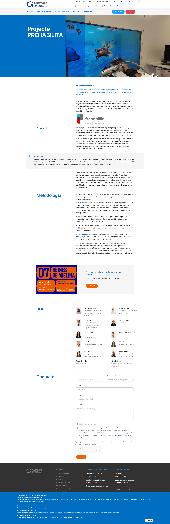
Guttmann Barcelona (43, 12)
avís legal (94, 424)
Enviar (81, 457)
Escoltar (92, 286)
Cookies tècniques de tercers (28, 515)
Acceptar (149, 520)
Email (79, 395)
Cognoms (110, 376)
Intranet (91, 1)
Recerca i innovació (63, 489)
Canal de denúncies (119, 1)
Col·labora (118, 12)
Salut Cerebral (61, 486)
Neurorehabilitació (63, 482)
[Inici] (37, 4)
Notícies (131, 1)
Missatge (81, 405)
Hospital (29, 12)
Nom (79, 376)
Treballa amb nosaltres (103, 1)
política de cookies (39, 501)
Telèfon (80, 385)
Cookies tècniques (24, 506)
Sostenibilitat (108, 6)
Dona (130, 12)
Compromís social (91, 6)
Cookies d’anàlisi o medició (27, 510)
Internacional (87, 12)
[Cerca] (130, 5)
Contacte (120, 6)
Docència (76, 12)
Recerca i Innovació (62, 12)
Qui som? (77, 6)
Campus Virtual (80, 1)
